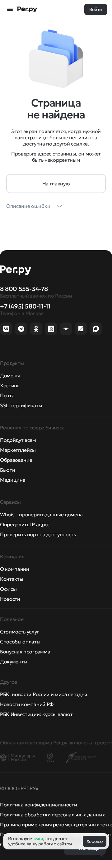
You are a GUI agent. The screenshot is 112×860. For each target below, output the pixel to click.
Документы (13, 661)
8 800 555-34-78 (24, 289)
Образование (16, 460)
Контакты (11, 579)
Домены (10, 375)
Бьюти (7, 470)
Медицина (12, 480)
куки (38, 838)
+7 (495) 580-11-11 (25, 306)
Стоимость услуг (19, 631)
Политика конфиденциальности (38, 804)
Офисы (8, 589)
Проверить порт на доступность (38, 534)
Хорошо (94, 841)
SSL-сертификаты (21, 405)
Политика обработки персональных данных (52, 814)
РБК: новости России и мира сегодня (43, 694)
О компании (14, 569)
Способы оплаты (20, 641)
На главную (56, 183)
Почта (7, 395)
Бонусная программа (25, 651)
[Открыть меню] (10, 9)
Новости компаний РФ (27, 704)
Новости (10, 599)
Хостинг (9, 385)
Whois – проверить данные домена (41, 514)
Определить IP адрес (25, 524)
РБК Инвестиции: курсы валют (36, 714)
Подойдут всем (18, 440)
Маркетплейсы (18, 450)
